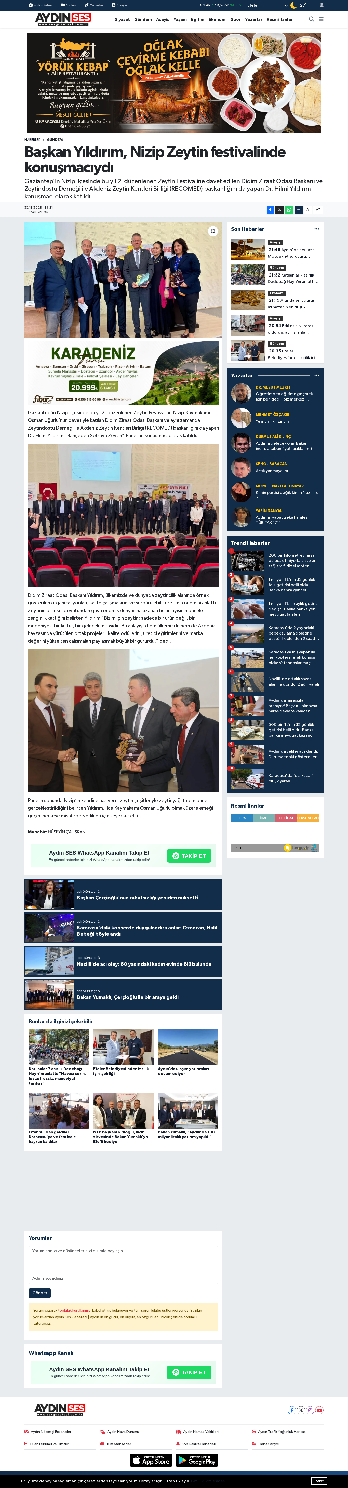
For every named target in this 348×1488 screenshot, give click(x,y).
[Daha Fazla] (299, 210)
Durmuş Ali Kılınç (273, 437)
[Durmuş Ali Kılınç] (241, 442)
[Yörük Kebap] (174, 82)
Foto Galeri (43, 5)
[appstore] (152, 1460)
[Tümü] (316, 229)
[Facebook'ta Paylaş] (270, 210)
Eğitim (197, 19)
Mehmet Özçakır (272, 415)
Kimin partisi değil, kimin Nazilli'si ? (287, 495)
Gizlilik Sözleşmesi (208, 1481)
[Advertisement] (123, 1191)
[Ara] (312, 19)
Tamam (319, 1480)
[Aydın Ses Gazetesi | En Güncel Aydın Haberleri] (62, 19)
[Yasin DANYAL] (241, 517)
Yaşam (180, 19)
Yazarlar (96, 5)
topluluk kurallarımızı (75, 1310)
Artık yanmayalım (272, 471)
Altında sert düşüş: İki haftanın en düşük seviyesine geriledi (292, 304)
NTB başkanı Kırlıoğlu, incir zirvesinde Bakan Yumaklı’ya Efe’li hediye (120, 1137)
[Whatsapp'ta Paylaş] (289, 210)
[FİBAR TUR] (123, 373)
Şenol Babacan (271, 464)
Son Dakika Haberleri (199, 1444)
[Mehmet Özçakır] (241, 418)
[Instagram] (310, 1410)
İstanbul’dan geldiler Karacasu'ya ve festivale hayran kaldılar (52, 1137)
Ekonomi (217, 19)
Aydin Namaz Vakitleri (201, 1432)
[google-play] (197, 1460)
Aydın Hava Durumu (123, 1432)
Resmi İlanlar (280, 19)
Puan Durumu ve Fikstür (49, 1444)
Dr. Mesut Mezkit (273, 387)
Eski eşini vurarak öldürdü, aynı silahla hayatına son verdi (290, 330)
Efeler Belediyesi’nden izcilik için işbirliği (292, 355)
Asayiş (162, 19)
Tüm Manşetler (118, 1444)
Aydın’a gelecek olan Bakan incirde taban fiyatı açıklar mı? (284, 446)
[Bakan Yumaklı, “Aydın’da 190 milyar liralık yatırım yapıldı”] (188, 1110)
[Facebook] (292, 1410)
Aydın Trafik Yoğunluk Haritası (282, 1432)
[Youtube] (319, 1410)
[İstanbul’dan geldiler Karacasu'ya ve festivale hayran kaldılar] (59, 1110)
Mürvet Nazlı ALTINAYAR (280, 486)
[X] (301, 1410)
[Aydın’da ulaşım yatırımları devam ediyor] (188, 1047)
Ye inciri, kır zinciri (272, 421)
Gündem (143, 19)
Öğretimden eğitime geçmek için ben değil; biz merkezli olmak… (284, 397)
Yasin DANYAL (269, 511)
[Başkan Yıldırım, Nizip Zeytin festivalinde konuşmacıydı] (123, 280)
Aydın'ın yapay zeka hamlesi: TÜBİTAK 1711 (283, 520)
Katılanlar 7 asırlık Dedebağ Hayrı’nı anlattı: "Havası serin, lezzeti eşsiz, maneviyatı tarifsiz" (293, 279)
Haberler (32, 140)
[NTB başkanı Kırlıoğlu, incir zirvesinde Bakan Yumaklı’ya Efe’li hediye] (123, 1110)
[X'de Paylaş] (279, 210)
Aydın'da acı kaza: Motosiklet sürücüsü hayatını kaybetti (292, 253)
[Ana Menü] (321, 19)
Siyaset (122, 19)
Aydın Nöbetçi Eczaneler (51, 1432)
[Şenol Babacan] (241, 467)
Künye (121, 5)
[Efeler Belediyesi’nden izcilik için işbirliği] (123, 1047)
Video (71, 5)
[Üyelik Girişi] (319, 5)
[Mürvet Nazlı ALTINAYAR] (241, 492)
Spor (236, 19)
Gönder (39, 1293)
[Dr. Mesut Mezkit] (241, 393)
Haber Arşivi (269, 1444)
